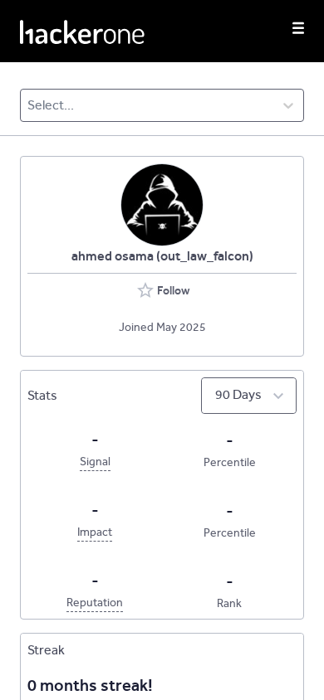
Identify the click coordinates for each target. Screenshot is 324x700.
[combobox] (28, 105)
